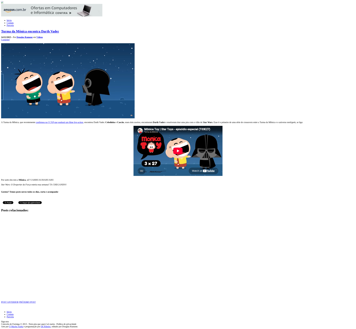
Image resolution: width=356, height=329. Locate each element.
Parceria (10, 25)
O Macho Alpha (16, 326)
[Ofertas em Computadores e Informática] (51, 15)
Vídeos (39, 37)
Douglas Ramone (25, 37)
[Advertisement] (84, 256)
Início (9, 20)
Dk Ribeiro (46, 326)
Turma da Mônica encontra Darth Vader (30, 31)
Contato (10, 23)
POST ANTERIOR (10, 302)
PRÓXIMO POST (27, 302)
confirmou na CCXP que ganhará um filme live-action (59, 122)
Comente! (5, 40)
